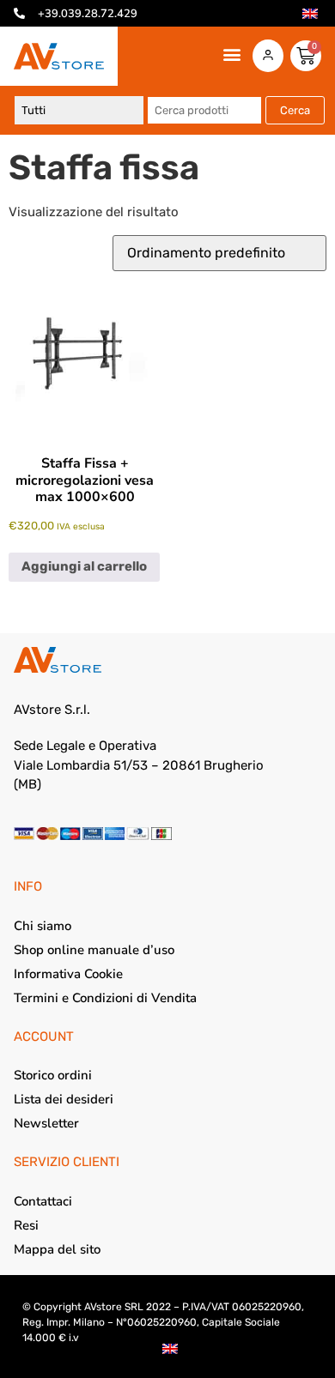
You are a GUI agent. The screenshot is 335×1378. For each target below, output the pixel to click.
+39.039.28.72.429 (87, 13)
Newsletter (46, 1123)
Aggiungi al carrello (84, 566)
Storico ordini (53, 1075)
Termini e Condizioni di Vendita (105, 997)
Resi (26, 1225)
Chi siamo (42, 925)
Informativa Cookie (68, 973)
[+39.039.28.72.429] (19, 13)
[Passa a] (310, 14)
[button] (231, 54)
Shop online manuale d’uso (94, 949)
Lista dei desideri (63, 1099)
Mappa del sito (57, 1249)
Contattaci (43, 1201)
